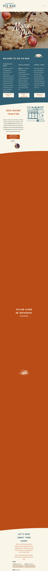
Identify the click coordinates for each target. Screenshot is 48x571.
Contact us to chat (39, 95)
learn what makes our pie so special (13, 137)
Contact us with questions (24, 95)
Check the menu (8, 95)
